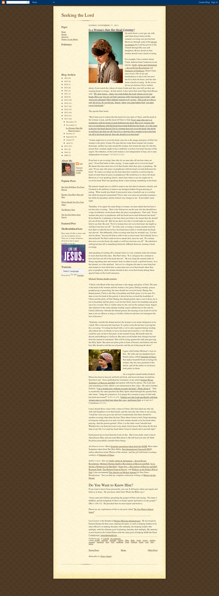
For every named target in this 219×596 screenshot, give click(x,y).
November (70, 125)
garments (100, 542)
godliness (119, 542)
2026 (66, 78)
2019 (66, 100)
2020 (66, 97)
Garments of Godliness (134, 70)
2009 (66, 155)
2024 (66, 84)
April (68, 143)
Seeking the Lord (77, 15)
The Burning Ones (68, 209)
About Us (64, 36)
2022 (66, 90)
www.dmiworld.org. (109, 535)
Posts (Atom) (106, 556)
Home (63, 31)
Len (81, 163)
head (127, 542)
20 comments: (115, 538)
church (145, 540)
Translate (80, 275)
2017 (66, 106)
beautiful (113, 540)
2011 (66, 149)
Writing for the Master (69, 39)
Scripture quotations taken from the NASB (128, 446)
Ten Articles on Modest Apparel (123, 472)
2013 (66, 118)
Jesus (141, 542)
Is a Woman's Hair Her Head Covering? (74, 129)
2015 (66, 112)
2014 (66, 115)
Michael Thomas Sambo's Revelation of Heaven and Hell (124, 463)
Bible (127, 540)
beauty (120, 540)
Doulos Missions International (127, 520)
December (70, 122)
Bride (133, 540)
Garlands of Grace (148, 356)
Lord (147, 542)
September (70, 136)
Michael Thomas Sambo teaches (103, 278)
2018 (66, 103)
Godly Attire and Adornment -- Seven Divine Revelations (141, 66)
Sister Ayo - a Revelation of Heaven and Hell (137, 466)
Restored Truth (95, 469)
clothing (152, 540)
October (69, 133)
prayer (91, 544)
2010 (66, 152)
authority (104, 540)
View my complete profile (79, 170)
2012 (66, 146)
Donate (64, 34)
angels (97, 540)
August (69, 140)
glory (107, 542)
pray (152, 542)
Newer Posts (94, 550)
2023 (66, 87)
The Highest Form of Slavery (114, 469)
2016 (66, 109)
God (112, 542)
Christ (139, 540)
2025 (66, 81)
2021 (66, 93)
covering (92, 542)
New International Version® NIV (136, 449)
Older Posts (153, 550)
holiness (134, 542)
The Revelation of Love (71, 228)
